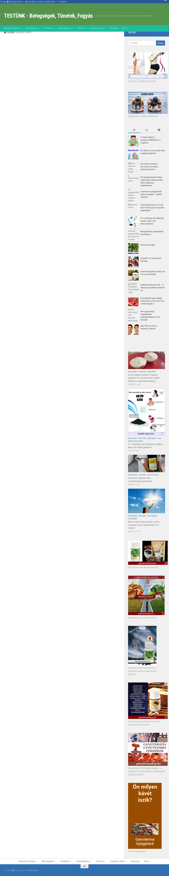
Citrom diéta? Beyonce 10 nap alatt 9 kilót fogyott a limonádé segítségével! (152, 208)
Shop (124, 28)
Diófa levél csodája (147, 245)
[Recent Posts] (134, 130)
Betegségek (132, 372)
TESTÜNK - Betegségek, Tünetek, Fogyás (48, 16)
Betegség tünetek (15, 2)
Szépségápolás (64, 28)
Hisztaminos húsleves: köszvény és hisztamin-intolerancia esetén (149, 167)
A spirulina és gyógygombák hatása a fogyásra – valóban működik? (151, 194)
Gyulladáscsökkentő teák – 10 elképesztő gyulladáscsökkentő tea (152, 288)
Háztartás (151, 372)
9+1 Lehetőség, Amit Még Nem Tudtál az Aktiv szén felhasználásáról (152, 221)
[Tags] (159, 130)
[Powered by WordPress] (13, 870)
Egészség (114, 28)
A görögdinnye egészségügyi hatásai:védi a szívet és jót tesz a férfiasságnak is (152, 301)
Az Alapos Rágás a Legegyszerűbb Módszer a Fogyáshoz (150, 140)
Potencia (80, 28)
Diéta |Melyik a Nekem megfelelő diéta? (41, 2)
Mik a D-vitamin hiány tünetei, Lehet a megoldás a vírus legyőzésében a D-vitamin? (144, 524)
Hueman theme (33, 870)
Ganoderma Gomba (12, 28)
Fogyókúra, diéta (97, 28)
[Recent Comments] (146, 130)
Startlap (3, 2)
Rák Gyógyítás (32, 28)
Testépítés (62, 2)
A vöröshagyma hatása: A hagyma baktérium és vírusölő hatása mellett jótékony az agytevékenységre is (143, 377)
